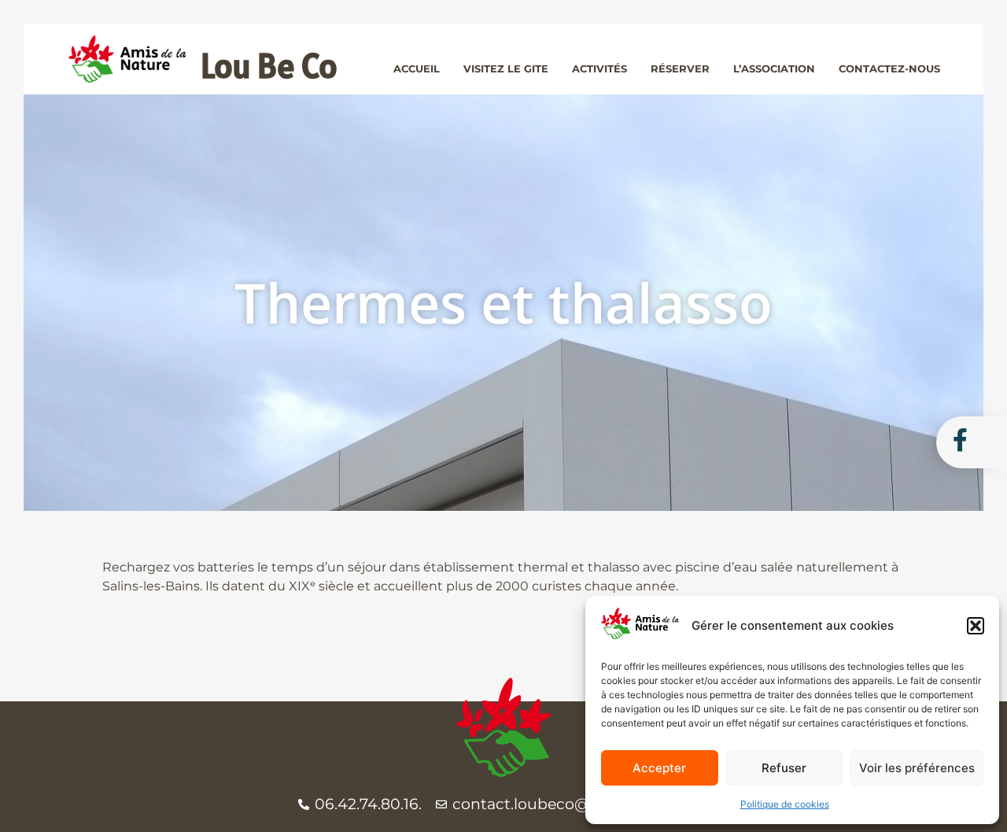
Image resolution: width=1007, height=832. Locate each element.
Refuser (784, 767)
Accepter (659, 767)
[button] (975, 626)
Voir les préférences (917, 767)
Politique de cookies (784, 804)
